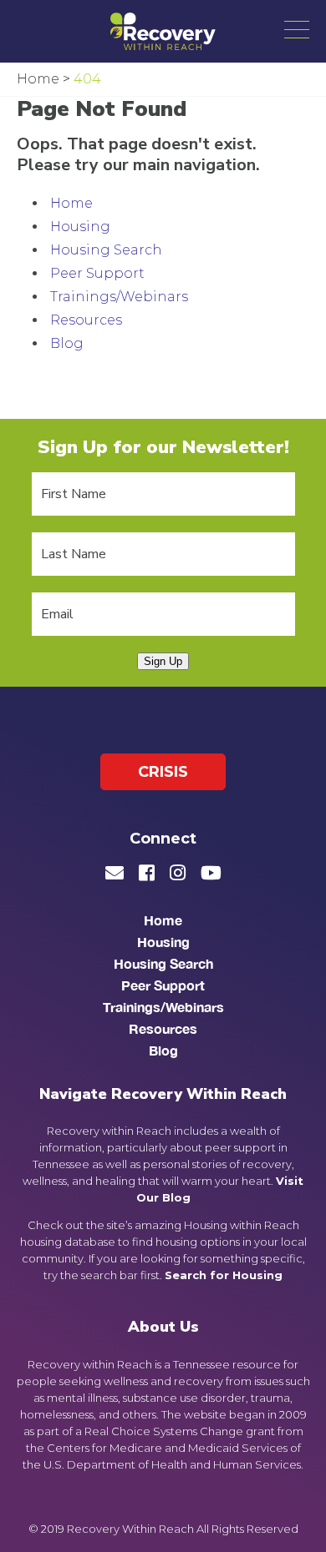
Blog (67, 343)
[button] (296, 29)
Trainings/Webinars (119, 297)
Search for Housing (224, 1275)
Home (71, 203)
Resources (86, 320)
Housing (80, 226)
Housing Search (106, 250)
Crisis (163, 772)
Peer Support (97, 273)
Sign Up (163, 661)
